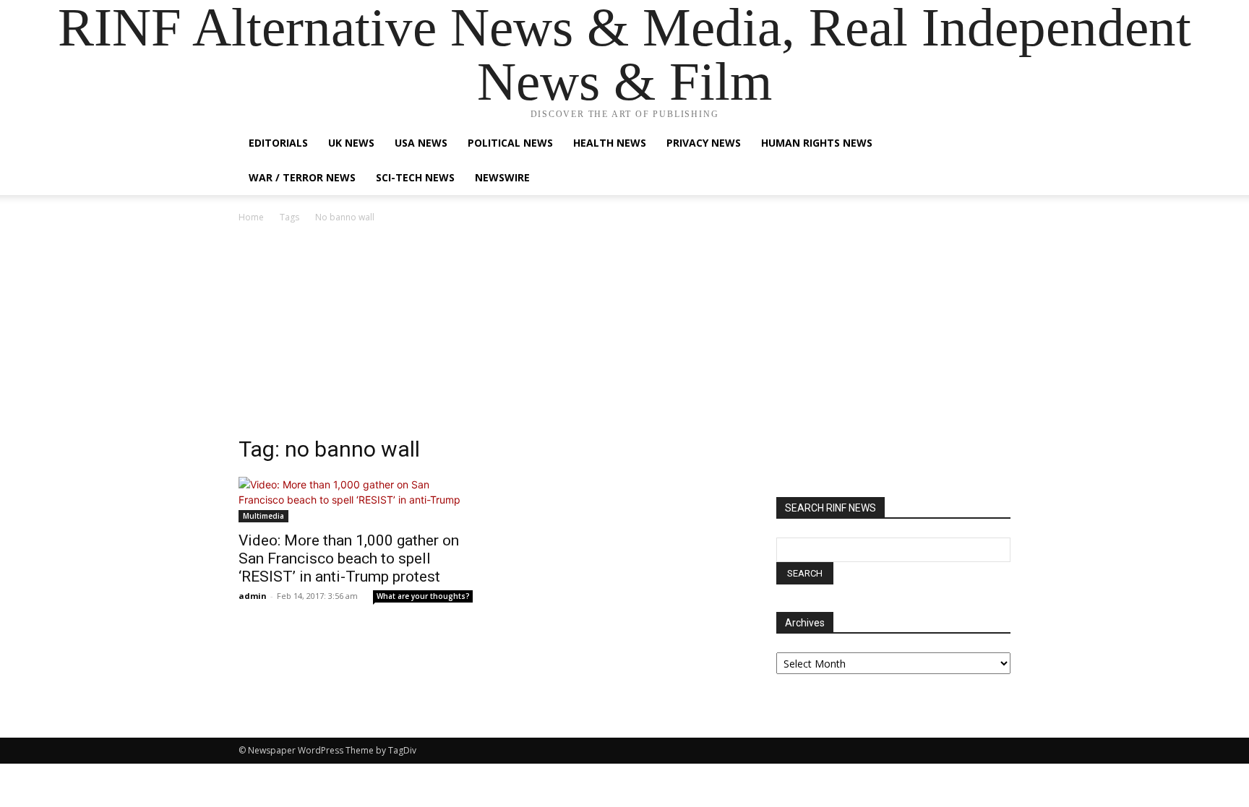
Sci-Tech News (415, 177)
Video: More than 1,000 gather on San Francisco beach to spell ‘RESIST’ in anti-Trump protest (349, 558)
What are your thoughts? (423, 596)
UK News (351, 143)
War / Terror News (302, 177)
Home (251, 217)
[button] (993, 144)
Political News (510, 143)
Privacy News (703, 143)
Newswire (502, 177)
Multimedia (263, 516)
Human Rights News (816, 143)
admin (253, 595)
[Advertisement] (624, 334)
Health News (609, 143)
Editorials (278, 143)
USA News (421, 143)
